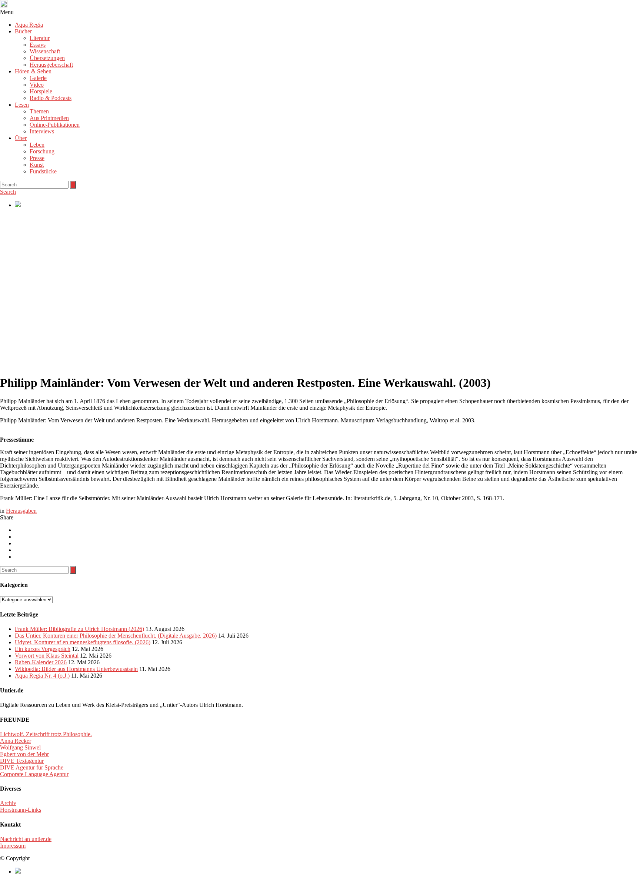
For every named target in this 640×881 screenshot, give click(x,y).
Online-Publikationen (55, 125)
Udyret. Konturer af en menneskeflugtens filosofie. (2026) (82, 642)
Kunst (37, 165)
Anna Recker (15, 741)
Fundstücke (43, 171)
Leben (37, 145)
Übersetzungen (47, 58)
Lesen (22, 105)
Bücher (23, 31)
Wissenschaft (45, 51)
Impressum (13, 845)
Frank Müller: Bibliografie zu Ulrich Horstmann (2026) (79, 629)
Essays (38, 44)
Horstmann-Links (20, 810)
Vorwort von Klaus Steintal (47, 655)
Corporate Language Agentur (34, 774)
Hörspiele (41, 91)
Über (21, 138)
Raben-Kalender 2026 (41, 662)
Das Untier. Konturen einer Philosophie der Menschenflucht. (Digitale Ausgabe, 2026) (116, 635)
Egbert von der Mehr (24, 754)
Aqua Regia (29, 24)
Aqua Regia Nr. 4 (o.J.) (42, 675)
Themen (39, 111)
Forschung (42, 151)
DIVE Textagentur (22, 761)
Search (8, 192)
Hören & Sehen (33, 71)
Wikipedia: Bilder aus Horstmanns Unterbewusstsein (76, 669)
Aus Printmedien (49, 118)
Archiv (8, 803)
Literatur (40, 38)
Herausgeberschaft (51, 64)
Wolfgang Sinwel (20, 747)
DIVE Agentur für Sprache (31, 767)
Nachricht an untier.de (25, 839)
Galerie (38, 78)
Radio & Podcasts (50, 98)
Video (37, 85)
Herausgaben (21, 511)
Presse (37, 158)
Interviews (42, 131)
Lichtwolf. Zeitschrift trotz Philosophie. (46, 734)
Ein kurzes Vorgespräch (42, 649)
